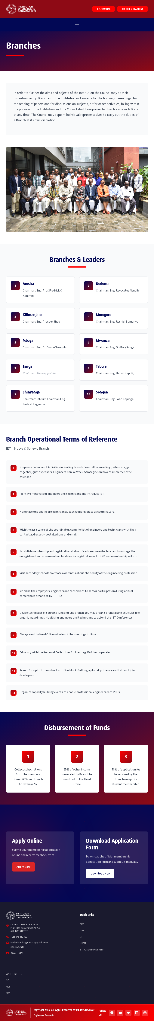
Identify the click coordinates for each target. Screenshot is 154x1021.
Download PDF (100, 874)
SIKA (8, 993)
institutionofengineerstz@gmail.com (29, 942)
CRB (82, 930)
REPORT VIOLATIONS (132, 9)
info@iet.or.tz (17, 947)
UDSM (83, 943)
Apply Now (23, 867)
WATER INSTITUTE (15, 974)
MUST (9, 986)
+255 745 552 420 (19, 936)
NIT (8, 980)
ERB (82, 924)
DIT (82, 937)
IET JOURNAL (103, 9)
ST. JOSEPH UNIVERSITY (92, 949)
